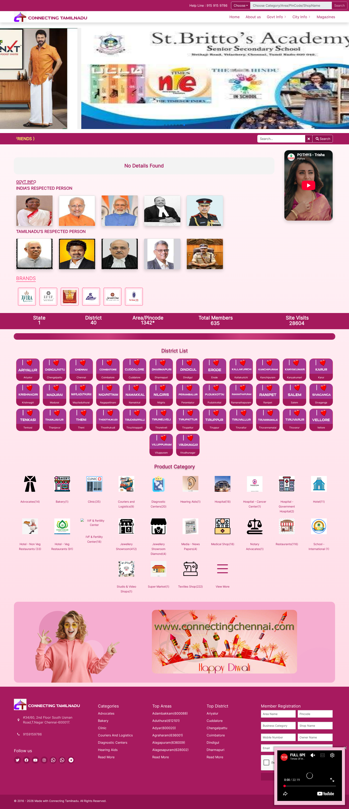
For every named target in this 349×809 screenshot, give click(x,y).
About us (253, 17)
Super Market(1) (158, 586)
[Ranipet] (268, 393)
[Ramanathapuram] (241, 393)
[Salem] (294, 393)
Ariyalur (212, 713)
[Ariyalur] (28, 368)
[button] (165, 125)
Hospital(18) (223, 501)
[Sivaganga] (321, 393)
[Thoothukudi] (108, 418)
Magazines (326, 17)
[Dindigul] (188, 368)
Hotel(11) (319, 501)
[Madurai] (54, 393)
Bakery (103, 721)
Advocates (106, 713)
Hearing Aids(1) (190, 501)
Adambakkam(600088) (170, 713)
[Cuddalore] (134, 368)
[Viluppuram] (161, 443)
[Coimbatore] (108, 368)
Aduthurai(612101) (166, 721)
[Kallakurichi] (241, 368)
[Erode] (214, 368)
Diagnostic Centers (112, 742)
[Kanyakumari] (294, 368)
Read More (106, 757)
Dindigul (213, 742)
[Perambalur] (188, 393)
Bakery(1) (62, 501)
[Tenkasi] (28, 418)
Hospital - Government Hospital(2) (287, 506)
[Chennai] (81, 368)
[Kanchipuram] (268, 368)
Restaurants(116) (287, 544)
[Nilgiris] (161, 393)
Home (234, 17)
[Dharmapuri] (161, 368)
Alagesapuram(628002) (170, 750)
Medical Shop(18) (222, 544)
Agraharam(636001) (167, 735)
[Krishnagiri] (28, 393)
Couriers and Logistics (115, 735)
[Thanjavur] (54, 418)
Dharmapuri (215, 750)
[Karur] (321, 368)
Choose (239, 5)
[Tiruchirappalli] (134, 418)
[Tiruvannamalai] (268, 418)
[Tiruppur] (214, 418)
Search (325, 139)
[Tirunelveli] (161, 418)
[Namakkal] (134, 393)
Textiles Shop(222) (190, 586)
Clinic (102, 728)
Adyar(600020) (164, 728)
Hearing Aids (108, 750)
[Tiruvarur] (294, 418)
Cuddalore (215, 721)
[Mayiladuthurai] (81, 393)
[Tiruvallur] (241, 418)
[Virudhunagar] (188, 443)
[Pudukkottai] (214, 393)
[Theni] (81, 418)
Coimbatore (216, 735)
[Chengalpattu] (54, 368)
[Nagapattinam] (108, 393)
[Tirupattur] (188, 418)
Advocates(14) (30, 501)
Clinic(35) (94, 501)
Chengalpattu (217, 728)
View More (222, 586)
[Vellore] (321, 418)
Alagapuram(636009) (168, 742)
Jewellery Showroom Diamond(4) (158, 548)
